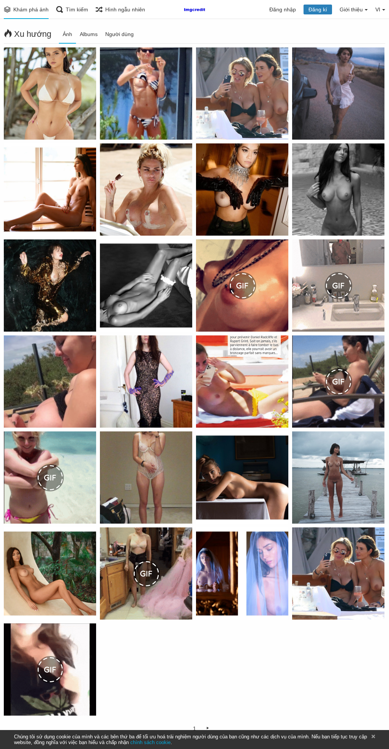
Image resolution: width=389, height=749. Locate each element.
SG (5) (16, 414)
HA (107, 414)
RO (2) (304, 126)
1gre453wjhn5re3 (318, 318)
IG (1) (111, 126)
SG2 (301, 414)
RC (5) (112, 318)
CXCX (111, 606)
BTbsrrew (212, 318)
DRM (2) (18, 126)
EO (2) (112, 510)
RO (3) (16, 318)
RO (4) (208, 222)
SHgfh (16, 702)
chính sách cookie (150, 742)
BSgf (14, 510)
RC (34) (305, 222)
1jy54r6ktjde (215, 414)
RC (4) (208, 510)
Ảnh (67, 34)
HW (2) (208, 126)
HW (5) (304, 606)
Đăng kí (317, 9)
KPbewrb (115, 222)
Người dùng (119, 34)
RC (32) (17, 606)
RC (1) (208, 606)
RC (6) (16, 222)
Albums (89, 34)
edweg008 (309, 510)
